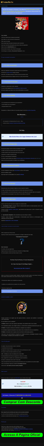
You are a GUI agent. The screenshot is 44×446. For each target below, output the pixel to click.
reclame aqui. (38, 158)
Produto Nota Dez (17, 430)
